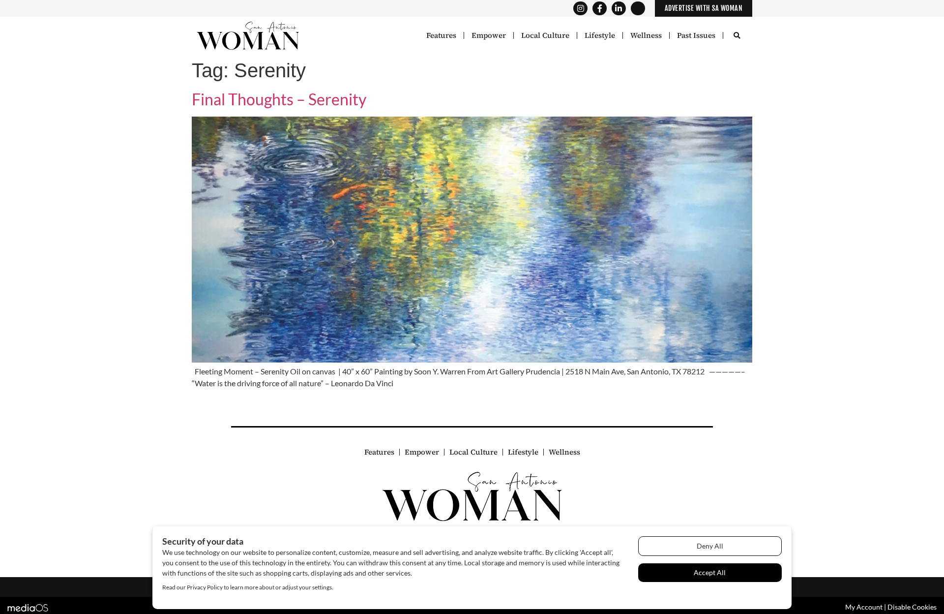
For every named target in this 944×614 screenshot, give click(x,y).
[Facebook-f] (599, 8)
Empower (489, 35)
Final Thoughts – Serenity (279, 99)
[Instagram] (580, 8)
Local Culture (545, 35)
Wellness (646, 35)
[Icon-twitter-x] (638, 8)
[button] (737, 36)
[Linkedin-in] (619, 8)
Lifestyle (600, 35)
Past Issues (696, 35)
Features (441, 35)
